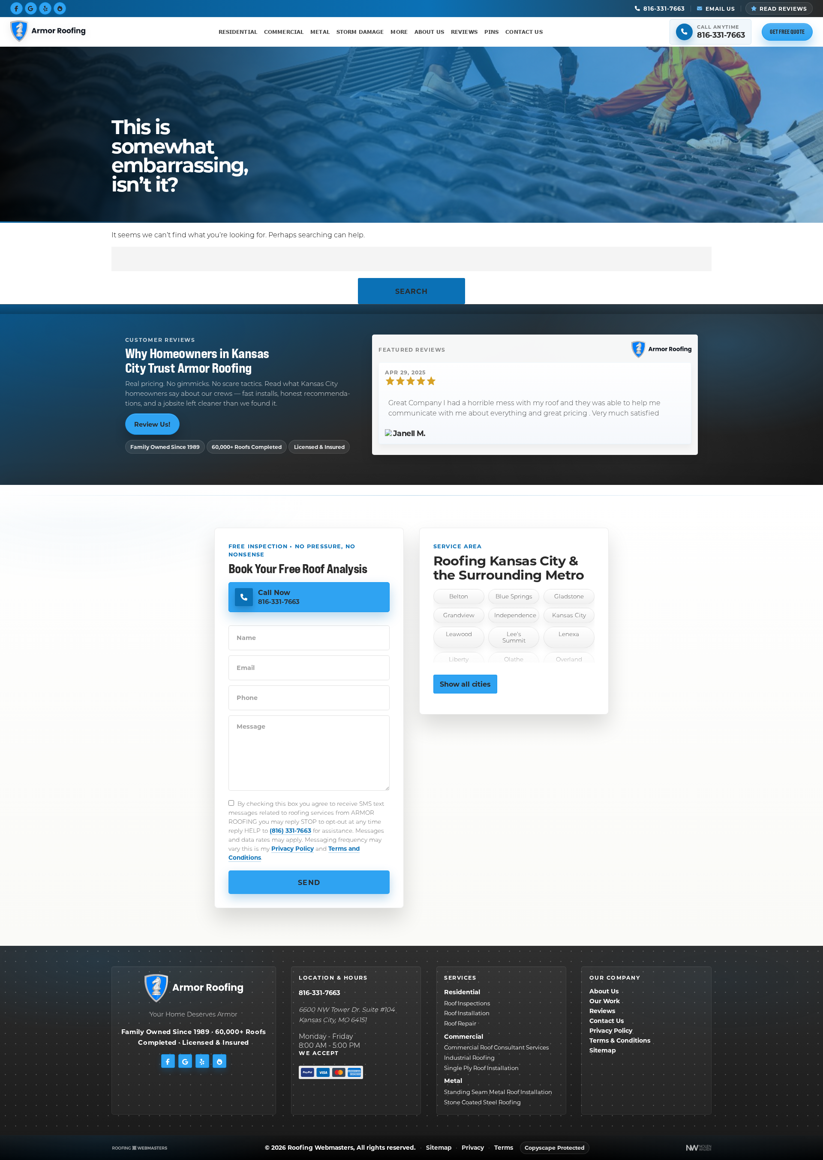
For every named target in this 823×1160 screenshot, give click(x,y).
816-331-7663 (319, 992)
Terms (503, 1147)
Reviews (464, 31)
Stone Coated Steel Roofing (482, 1102)
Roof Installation (467, 1012)
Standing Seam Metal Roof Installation (498, 1091)
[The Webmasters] (139, 1147)
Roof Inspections (467, 1003)
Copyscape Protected (555, 1147)
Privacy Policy (292, 848)
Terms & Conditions (619, 1040)
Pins (491, 31)
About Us (429, 31)
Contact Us (523, 31)
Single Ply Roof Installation (481, 1067)
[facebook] (16, 7)
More (399, 31)
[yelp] (45, 7)
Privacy (473, 1147)
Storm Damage (360, 31)
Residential (238, 31)
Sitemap (602, 1050)
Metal (320, 31)
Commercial (283, 31)
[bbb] (60, 7)
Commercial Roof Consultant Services (496, 1047)
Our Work (604, 1001)
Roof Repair (460, 1023)
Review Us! (152, 424)
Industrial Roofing (469, 1057)
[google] (31, 7)
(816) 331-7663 (290, 830)
